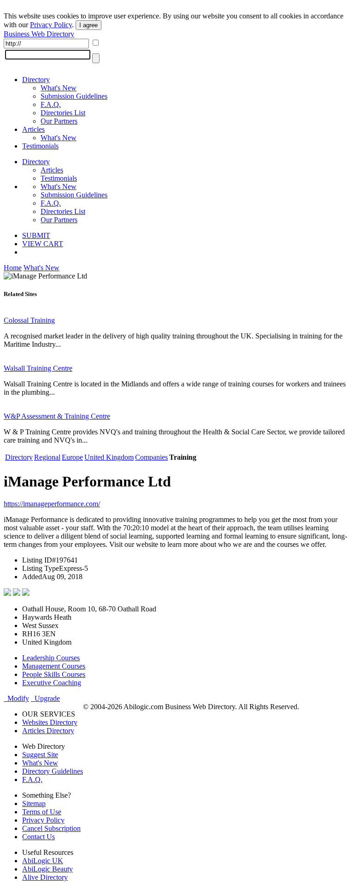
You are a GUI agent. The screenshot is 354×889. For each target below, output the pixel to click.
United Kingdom (109, 457)
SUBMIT (36, 235)
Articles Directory (48, 731)
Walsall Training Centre (38, 368)
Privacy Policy (51, 25)
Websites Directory (49, 722)
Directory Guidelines (52, 771)
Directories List (63, 113)
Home (13, 268)
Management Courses (53, 666)
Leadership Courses (51, 658)
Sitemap (34, 803)
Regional (47, 457)
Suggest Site (40, 755)
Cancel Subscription (51, 828)
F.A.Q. (51, 104)
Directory (36, 79)
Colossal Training (29, 320)
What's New (59, 88)
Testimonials (40, 146)
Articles (33, 129)
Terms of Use (41, 812)
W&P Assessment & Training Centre (57, 416)
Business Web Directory (39, 34)
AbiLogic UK (42, 861)
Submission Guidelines (74, 96)
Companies (151, 457)
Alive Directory (45, 877)
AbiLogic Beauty (47, 869)
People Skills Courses (53, 674)
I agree (88, 25)
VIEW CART (42, 244)
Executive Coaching (51, 683)
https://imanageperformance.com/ (52, 504)
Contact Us (38, 837)
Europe (72, 457)
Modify (16, 698)
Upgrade (45, 698)
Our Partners (59, 121)
